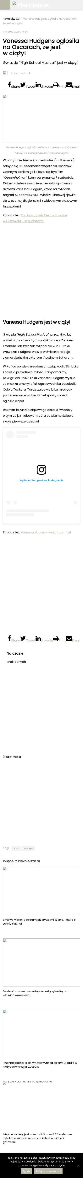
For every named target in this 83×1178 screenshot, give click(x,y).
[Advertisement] (41, 269)
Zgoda (26, 1171)
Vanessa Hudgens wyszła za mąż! (46, 532)
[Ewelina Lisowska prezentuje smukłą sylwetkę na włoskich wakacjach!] (41, 962)
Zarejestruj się (68, 5)
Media (17, 757)
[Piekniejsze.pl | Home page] (32, 5)
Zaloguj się (78, 5)
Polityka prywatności (48, 1171)
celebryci (28, 848)
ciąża (16, 848)
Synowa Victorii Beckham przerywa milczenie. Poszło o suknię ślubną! (39, 922)
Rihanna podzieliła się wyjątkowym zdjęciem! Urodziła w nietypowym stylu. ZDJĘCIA (40, 1065)
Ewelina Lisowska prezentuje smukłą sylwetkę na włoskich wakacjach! (35, 993)
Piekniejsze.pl (11, 19)
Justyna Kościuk (20, 73)
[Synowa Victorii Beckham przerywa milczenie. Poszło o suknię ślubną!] (41, 891)
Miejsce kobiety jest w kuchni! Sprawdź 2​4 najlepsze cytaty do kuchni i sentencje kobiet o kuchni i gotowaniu (37, 1138)
